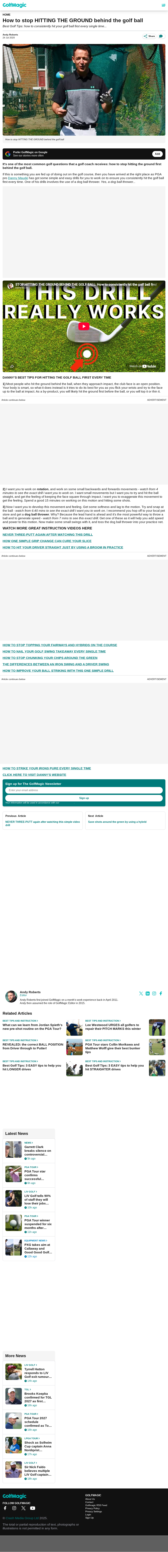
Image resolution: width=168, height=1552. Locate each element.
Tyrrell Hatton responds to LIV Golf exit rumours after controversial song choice (38, 1373)
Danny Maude (18, 178)
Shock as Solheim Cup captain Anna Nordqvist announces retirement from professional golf (38, 1446)
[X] (24, 1509)
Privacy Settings (93, 1511)
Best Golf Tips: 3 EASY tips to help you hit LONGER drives (32, 1067)
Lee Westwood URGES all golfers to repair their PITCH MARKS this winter (113, 1026)
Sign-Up (89, 1518)
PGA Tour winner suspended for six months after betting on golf (38, 1224)
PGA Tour (30, 1167)
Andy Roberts (10, 34)
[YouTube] (33, 1509)
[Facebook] (6, 1509)
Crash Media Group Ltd (22, 1518)
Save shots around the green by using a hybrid (117, 821)
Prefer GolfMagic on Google (30, 152)
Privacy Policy (67, 802)
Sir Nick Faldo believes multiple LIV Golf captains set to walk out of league (37, 1470)
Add (157, 154)
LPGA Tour (31, 1438)
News (27, 1142)
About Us (90, 1499)
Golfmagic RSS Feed (96, 1505)
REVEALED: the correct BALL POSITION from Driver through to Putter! (33, 1046)
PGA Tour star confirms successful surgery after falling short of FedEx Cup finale (37, 1175)
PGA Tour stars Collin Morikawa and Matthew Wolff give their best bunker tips (112, 1048)
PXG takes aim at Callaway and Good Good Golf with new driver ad (38, 1248)
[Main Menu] (163, 5)
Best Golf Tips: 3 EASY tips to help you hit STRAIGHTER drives (114, 1067)
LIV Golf (29, 1191)
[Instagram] (15, 1509)
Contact (89, 1502)
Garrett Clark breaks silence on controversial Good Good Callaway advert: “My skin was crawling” (37, 1150)
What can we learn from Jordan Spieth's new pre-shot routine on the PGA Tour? (33, 1026)
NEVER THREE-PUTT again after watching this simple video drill (42, 823)
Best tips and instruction (19, 1020)
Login (88, 1514)
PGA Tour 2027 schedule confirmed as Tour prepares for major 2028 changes (38, 1422)
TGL (26, 1389)
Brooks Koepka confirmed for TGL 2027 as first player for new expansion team (38, 1397)
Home (6, 14)
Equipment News (34, 1240)
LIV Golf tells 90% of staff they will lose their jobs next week (37, 1199)
